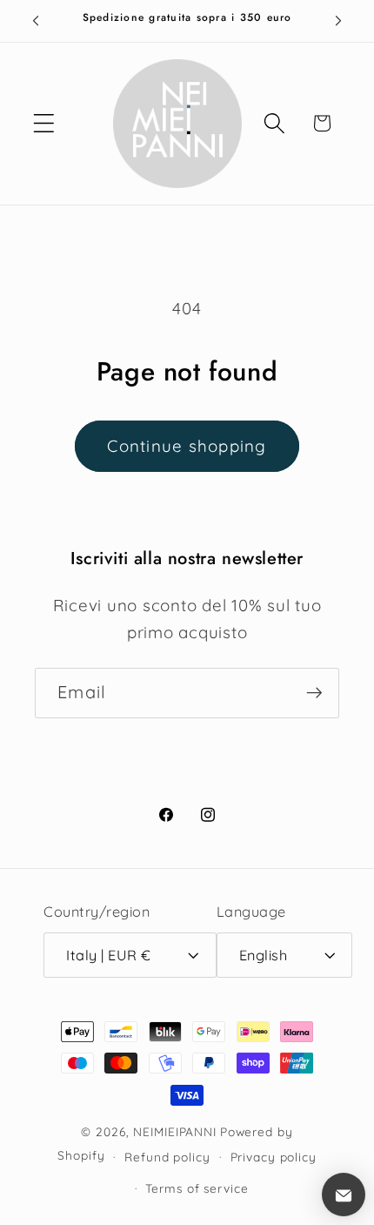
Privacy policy (273, 1156)
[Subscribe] (314, 693)
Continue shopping (186, 445)
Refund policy (167, 1156)
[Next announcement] (338, 21)
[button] (44, 123)
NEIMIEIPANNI (175, 1131)
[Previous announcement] (36, 21)
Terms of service (196, 1188)
